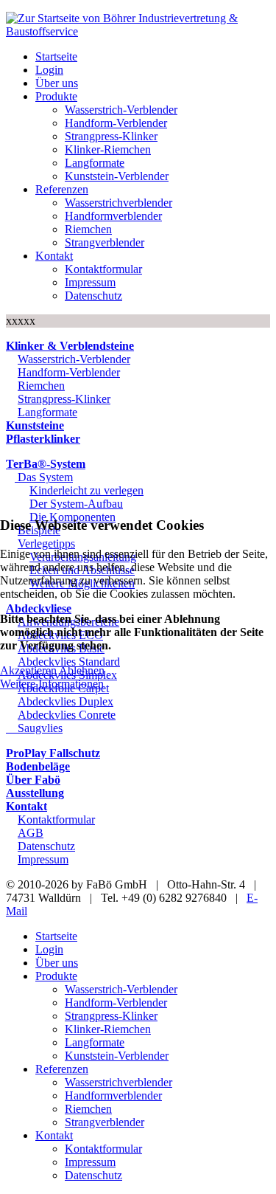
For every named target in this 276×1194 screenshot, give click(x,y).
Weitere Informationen (52, 683)
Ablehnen (82, 670)
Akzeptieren (28, 670)
